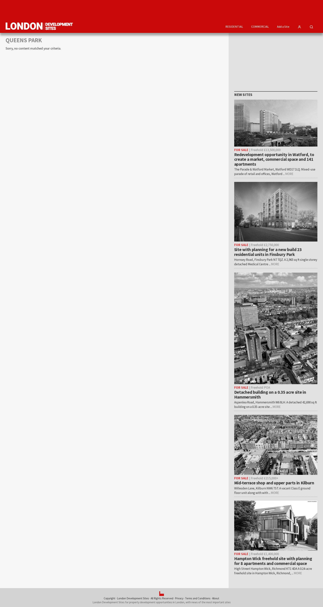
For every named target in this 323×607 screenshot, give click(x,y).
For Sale (241, 150)
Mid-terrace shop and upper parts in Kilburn (274, 482)
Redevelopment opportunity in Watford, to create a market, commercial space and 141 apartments (274, 159)
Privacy (179, 598)
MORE (289, 174)
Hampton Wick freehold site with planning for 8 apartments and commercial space (273, 561)
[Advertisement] (249, 10)
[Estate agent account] (299, 27)
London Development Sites (133, 598)
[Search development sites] (311, 27)
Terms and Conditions (197, 598)
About (215, 598)
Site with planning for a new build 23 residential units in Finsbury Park (268, 252)
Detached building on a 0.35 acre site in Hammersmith (270, 394)
